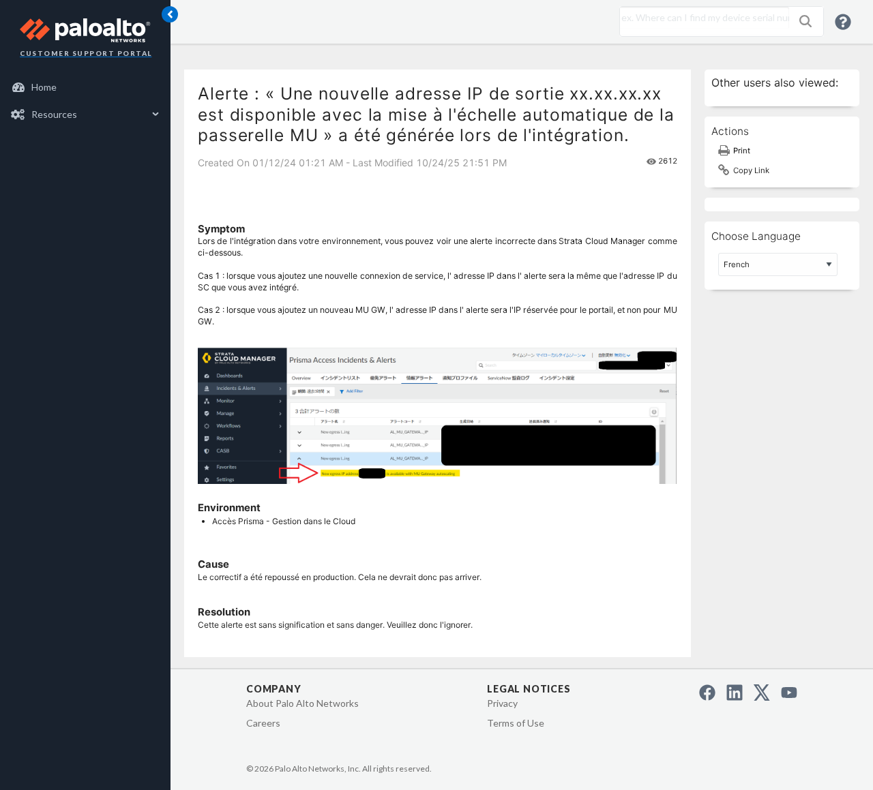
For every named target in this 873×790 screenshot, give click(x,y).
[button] (805, 21)
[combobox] (701, 18)
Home (44, 87)
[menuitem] (85, 87)
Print (741, 150)
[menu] (85, 101)
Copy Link (751, 170)
